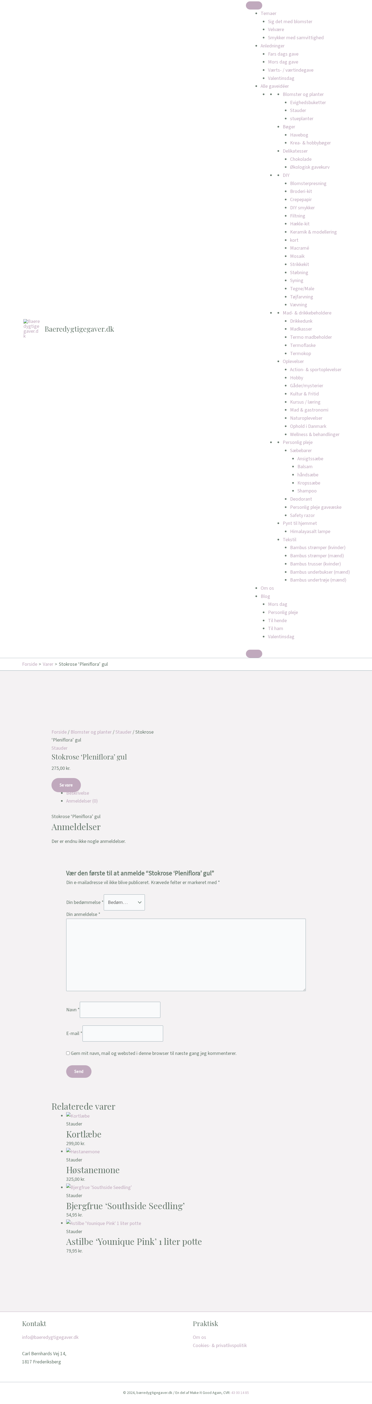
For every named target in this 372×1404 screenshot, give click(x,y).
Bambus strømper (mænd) (317, 555)
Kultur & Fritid (304, 394)
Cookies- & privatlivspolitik (220, 1345)
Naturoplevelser (306, 418)
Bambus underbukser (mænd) (320, 572)
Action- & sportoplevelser (315, 369)
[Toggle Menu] (254, 5)
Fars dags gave (283, 54)
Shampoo (307, 491)
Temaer (268, 13)
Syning (296, 280)
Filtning (297, 216)
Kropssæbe (308, 483)
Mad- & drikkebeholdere (307, 313)
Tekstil (289, 539)
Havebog (299, 135)
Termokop (300, 353)
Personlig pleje (298, 442)
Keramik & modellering (313, 232)
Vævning (298, 304)
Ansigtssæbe (310, 458)
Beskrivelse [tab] (77, 793)
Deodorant (301, 499)
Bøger (289, 126)
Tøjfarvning (301, 296)
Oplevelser (293, 361)
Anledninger (273, 46)
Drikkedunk (301, 321)
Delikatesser (295, 151)
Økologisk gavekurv (310, 167)
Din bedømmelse (85, 902)
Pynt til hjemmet (300, 523)
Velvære (276, 29)
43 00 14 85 (240, 1393)
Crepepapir (301, 199)
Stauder (298, 110)
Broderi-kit (301, 191)
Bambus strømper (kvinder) (318, 547)
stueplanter (301, 118)
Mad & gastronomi (309, 410)
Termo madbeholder (311, 337)
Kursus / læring (305, 402)
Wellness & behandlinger (315, 434)
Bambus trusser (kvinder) (315, 564)
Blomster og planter (303, 94)
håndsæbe (307, 474)
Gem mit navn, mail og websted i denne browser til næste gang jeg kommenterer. (154, 1053)
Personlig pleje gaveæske (315, 507)
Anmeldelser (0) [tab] (82, 801)
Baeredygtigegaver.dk (79, 329)
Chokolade (301, 159)
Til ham (275, 628)
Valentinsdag (281, 78)
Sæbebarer (301, 450)
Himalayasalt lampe (310, 531)
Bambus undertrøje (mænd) (318, 580)
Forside (59, 732)
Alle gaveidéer (275, 86)
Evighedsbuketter (308, 102)
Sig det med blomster (290, 21)
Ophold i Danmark (308, 426)
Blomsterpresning (308, 183)
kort (294, 240)
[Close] (254, 654)
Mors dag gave (283, 62)
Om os (267, 588)
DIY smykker (302, 207)
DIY (286, 175)
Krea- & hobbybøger (310, 143)
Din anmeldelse (83, 914)
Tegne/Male (302, 288)
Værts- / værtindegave (290, 70)
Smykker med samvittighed (296, 37)
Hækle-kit (300, 223)
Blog (265, 596)
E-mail (74, 1033)
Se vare (66, 785)
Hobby (296, 377)
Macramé (299, 248)
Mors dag (277, 604)
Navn (73, 1009)
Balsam (305, 466)
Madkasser (301, 329)
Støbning (299, 272)
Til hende (277, 620)
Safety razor (302, 515)
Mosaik (297, 256)
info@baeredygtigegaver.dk (50, 1337)
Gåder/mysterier (306, 385)
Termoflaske (303, 345)
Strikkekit (299, 264)
